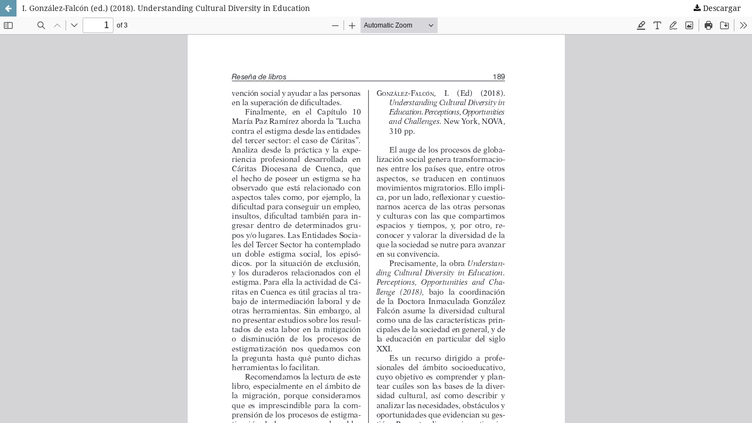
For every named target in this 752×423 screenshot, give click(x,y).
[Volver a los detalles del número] (8, 8)
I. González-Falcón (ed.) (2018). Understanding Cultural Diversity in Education (166, 8)
